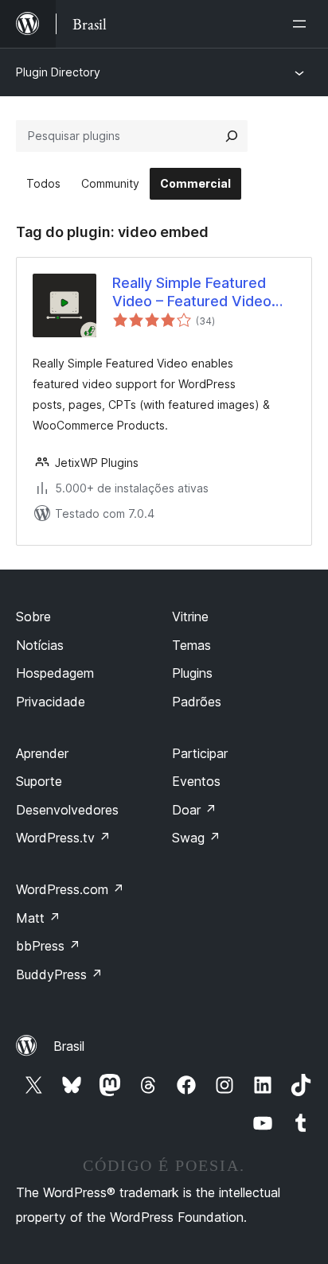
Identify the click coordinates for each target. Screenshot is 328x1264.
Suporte (39, 781)
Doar (194, 810)
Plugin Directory (58, 72)
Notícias (40, 645)
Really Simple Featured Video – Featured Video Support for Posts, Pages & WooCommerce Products (198, 292)
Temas (191, 645)
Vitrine (190, 616)
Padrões (196, 702)
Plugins (192, 673)
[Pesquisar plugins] (232, 136)
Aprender (42, 753)
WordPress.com (70, 889)
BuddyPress (59, 974)
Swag (196, 838)
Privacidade (50, 702)
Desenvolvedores (67, 810)
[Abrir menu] (302, 24)
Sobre (33, 616)
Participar (200, 753)
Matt (38, 918)
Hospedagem (55, 673)
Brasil (68, 1046)
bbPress (48, 946)
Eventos (196, 781)
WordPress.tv (63, 838)
